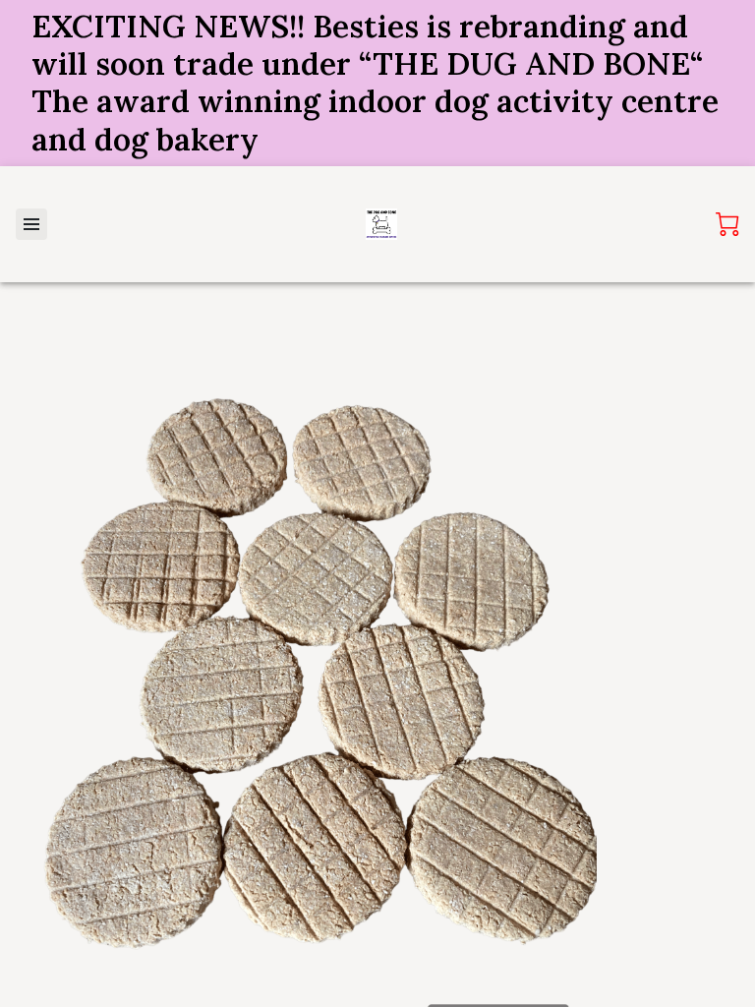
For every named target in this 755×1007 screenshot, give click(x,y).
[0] (727, 224)
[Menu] (31, 224)
